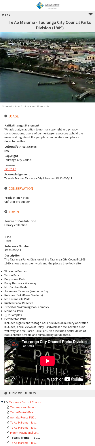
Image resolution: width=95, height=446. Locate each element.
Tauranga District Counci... (26, 402)
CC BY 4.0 (10, 169)
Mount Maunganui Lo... (24, 433)
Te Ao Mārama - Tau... (23, 422)
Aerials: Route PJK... (23, 417)
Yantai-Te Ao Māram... (23, 412)
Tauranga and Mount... (24, 407)
